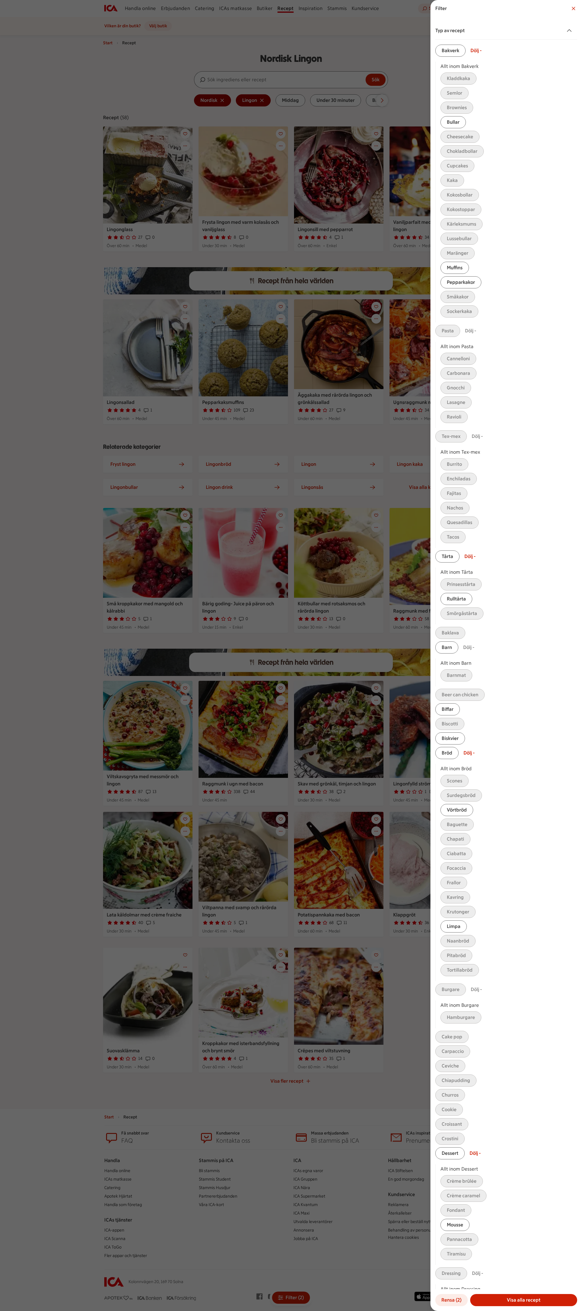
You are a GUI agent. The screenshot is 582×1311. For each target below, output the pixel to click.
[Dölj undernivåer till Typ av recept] (570, 31)
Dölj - (476, 50)
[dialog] (506, 655)
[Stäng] (573, 8)
